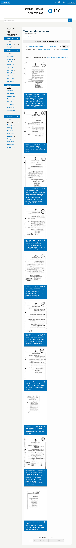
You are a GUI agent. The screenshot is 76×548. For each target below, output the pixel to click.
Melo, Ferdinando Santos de (16, 81)
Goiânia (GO (11, 110)
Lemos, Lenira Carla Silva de (16, 64)
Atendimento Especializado (16, 144)
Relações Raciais (12, 133)
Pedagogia (10, 141)
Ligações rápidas (54, 2)
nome (9, 50)
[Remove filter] (30, 37)
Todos (9, 41)
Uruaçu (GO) (11, 96)
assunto (10, 116)
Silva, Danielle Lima (13, 78)
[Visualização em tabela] (68, 46)
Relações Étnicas (12, 139)
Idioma (59, 2)
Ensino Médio (11, 130)
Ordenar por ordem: (32, 49)
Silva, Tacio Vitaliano (13, 76)
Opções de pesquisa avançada (46, 41)
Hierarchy (52, 46)
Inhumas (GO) (11, 102)
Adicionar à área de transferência (45, 95)
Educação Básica (12, 136)
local (9, 85)
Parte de (10, 38)
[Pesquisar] (70, 20)
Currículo (10, 122)
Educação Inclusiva (13, 128)
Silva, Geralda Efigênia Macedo (17, 73)
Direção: (56, 49)
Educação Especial (13, 125)
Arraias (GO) (11, 107)
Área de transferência (63, 2)
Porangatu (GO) (12, 99)
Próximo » (59, 541)
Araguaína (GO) (12, 113)
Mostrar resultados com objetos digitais (58, 57)
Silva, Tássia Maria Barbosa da (17, 67)
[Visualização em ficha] (64, 46)
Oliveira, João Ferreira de (15, 59)
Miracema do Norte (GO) (15, 93)
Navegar (5, 2)
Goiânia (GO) (11, 90)
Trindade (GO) (11, 104)
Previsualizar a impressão (36, 46)
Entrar (70, 2)
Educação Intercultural (14, 147)
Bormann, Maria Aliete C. (15, 70)
